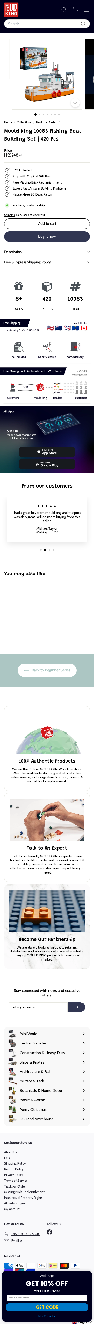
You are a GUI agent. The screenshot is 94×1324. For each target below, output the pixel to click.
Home (8, 122)
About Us (10, 1152)
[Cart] (75, 10)
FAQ (7, 1158)
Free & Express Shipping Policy (27, 262)
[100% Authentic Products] (47, 733)
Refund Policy (14, 1169)
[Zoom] (75, 102)
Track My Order (15, 1186)
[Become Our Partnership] (47, 911)
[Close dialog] (86, 1276)
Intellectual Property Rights (23, 1198)
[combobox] (47, 23)
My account (12, 1209)
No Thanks (47, 1316)
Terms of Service (16, 1180)
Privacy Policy (13, 1175)
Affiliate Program (15, 1203)
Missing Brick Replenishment (24, 1192)
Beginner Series (46, 122)
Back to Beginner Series (50, 670)
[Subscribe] (76, 1007)
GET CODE (47, 1307)
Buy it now (47, 236)
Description (13, 252)
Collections (24, 122)
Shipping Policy (15, 1163)
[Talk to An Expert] (47, 820)
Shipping (9, 215)
